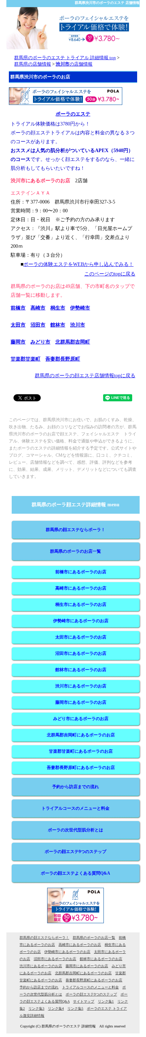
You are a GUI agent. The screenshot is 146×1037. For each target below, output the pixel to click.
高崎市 (37, 308)
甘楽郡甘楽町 (25, 359)
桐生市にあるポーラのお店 (80, 604)
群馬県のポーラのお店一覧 (75, 551)
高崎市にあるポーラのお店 (80, 588)
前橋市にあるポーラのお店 (80, 571)
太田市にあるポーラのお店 (80, 637)
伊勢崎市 (80, 308)
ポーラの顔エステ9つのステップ (75, 851)
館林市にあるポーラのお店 (80, 669)
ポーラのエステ (73, 114)
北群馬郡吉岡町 (72, 342)
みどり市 (40, 342)
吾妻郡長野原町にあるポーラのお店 (81, 767)
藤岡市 (18, 342)
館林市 (57, 325)
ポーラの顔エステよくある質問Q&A (75, 873)
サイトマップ (83, 1001)
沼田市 (37, 325)
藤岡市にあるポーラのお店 (80, 702)
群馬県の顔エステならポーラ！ (75, 529)
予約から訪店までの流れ (75, 786)
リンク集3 (36, 1008)
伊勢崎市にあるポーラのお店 (80, 620)
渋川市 (77, 325)
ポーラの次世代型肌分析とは (75, 829)
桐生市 (57, 308)
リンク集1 (106, 1001)
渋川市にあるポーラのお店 (80, 686)
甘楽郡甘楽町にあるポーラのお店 (81, 751)
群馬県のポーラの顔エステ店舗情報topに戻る (85, 375)
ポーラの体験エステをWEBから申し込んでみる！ (78, 264)
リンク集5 (75, 1008)
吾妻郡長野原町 (62, 359)
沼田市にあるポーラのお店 (80, 653)
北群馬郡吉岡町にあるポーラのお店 (81, 734)
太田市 (18, 325)
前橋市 (18, 308)
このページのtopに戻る (109, 274)
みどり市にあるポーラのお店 (80, 718)
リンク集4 (56, 1008)
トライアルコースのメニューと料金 (75, 808)
